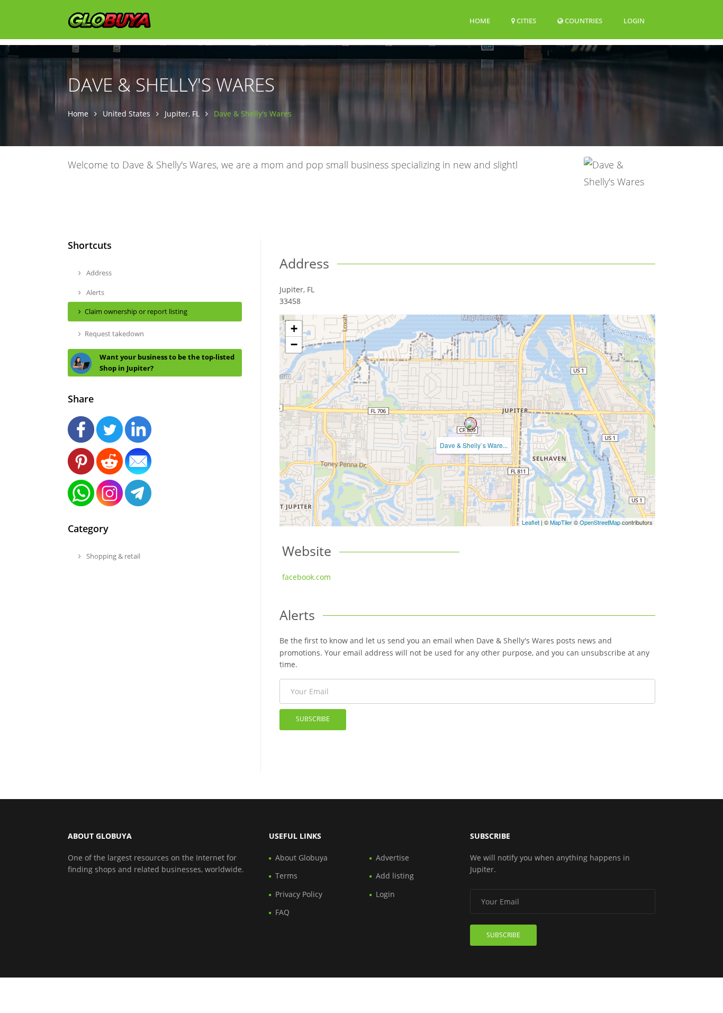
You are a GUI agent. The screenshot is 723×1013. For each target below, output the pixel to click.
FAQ (282, 912)
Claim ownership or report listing (136, 311)
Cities (525, 20)
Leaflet (530, 522)
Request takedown (114, 333)
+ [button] (294, 328)
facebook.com (306, 577)
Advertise (392, 858)
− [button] (294, 344)
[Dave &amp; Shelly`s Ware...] (470, 423)
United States (126, 114)
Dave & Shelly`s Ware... (474, 445)
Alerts (94, 292)
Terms (286, 876)
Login (634, 20)
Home (479, 20)
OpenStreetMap (600, 522)
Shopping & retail (112, 556)
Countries (582, 20)
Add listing (395, 876)
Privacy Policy (298, 894)
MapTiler (561, 522)
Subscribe (313, 718)
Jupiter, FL (182, 114)
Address (98, 272)
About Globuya (301, 858)
